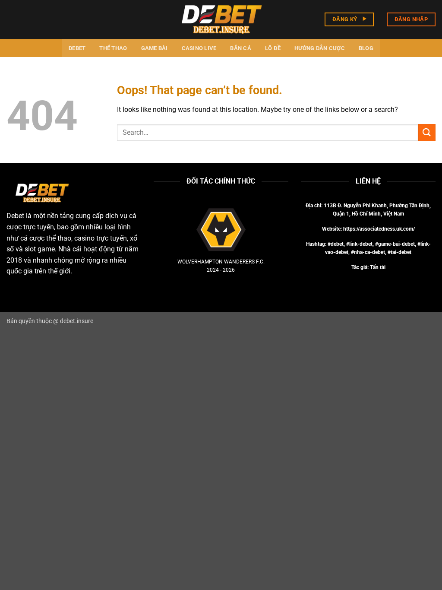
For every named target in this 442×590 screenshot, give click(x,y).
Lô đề (273, 48)
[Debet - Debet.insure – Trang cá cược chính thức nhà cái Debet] (221, 19)
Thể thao (113, 48)
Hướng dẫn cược (319, 48)
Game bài (154, 48)
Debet (77, 48)
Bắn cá (240, 48)
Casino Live (199, 48)
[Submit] (427, 132)
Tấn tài (377, 267)
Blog (366, 48)
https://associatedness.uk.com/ (379, 229)
